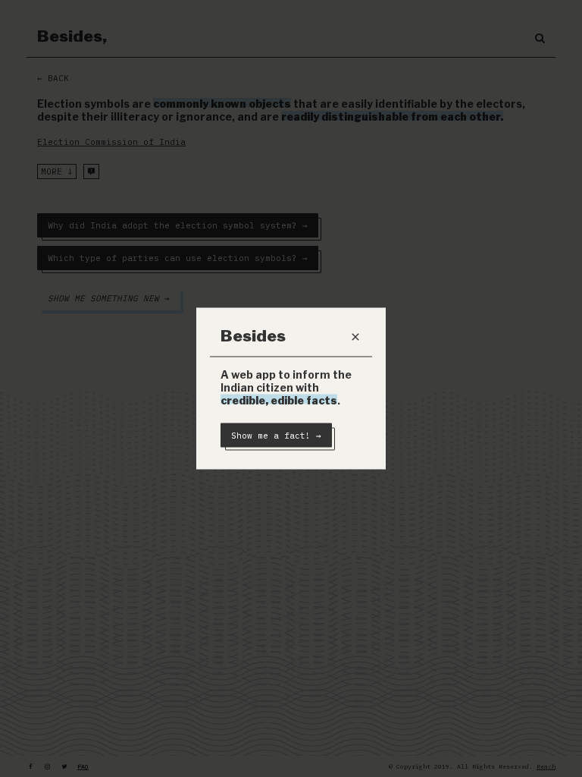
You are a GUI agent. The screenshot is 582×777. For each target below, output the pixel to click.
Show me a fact (276, 435)
